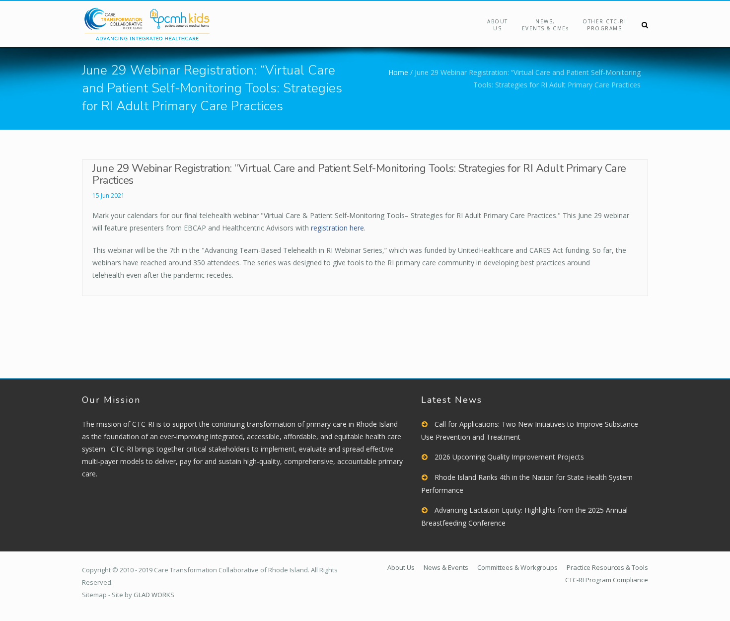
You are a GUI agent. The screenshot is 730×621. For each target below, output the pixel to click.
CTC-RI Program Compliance (606, 579)
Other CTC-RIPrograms (604, 25)
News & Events (446, 567)
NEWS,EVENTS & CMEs (545, 25)
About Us (497, 25)
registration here (337, 228)
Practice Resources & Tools (607, 567)
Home (398, 72)
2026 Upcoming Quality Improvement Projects (509, 457)
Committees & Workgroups (517, 567)
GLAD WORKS (154, 594)
